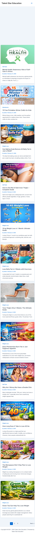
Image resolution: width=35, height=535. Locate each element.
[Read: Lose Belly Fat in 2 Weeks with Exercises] (17, 254)
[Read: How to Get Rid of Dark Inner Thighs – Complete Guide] (17, 172)
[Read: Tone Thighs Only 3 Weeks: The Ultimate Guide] (17, 292)
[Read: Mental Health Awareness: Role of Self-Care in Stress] (17, 54)
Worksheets (5, 107)
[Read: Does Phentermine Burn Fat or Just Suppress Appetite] (17, 331)
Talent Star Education (11, 3)
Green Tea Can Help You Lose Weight (15, 506)
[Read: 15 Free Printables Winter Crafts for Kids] (17, 95)
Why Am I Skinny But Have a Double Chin (17, 387)
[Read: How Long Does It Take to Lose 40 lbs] (17, 411)
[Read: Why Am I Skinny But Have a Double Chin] (17, 372)
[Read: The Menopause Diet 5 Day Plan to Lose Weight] (17, 449)
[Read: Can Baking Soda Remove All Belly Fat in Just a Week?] (17, 134)
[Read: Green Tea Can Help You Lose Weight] (17, 490)
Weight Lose (5, 146)
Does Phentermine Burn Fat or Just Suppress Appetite (15, 347)
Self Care (4, 66)
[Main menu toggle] (31, 3)
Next (32, 523)
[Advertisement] (17, 24)
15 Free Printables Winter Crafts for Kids (16, 110)
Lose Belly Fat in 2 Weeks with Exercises (17, 269)
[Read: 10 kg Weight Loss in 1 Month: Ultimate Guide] (17, 213)
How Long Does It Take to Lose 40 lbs (15, 426)
